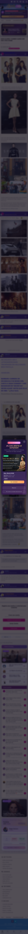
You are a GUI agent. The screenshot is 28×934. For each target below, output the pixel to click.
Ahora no (14, 487)
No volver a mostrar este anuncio (14, 491)
